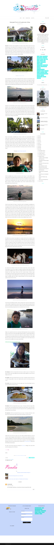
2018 (38, 147)
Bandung (38, 66)
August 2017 (41, 156)
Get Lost (43, 512)
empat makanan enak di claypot (21, 75)
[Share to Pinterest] (32, 457)
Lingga (46, 72)
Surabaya (38, 75)
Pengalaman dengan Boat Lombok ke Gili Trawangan (44, 121)
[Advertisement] (43, 196)
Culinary (41, 60)
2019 (39, 146)
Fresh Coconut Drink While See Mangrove (44, 125)
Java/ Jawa (42, 75)
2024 (39, 138)
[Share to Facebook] (29, 457)
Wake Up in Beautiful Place (43, 179)
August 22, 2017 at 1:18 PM (10, 485)
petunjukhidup (21, 455)
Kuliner (38, 60)
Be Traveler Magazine (44, 66)
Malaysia (41, 59)
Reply (33, 489)
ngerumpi (24, 455)
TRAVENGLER (9, 484)
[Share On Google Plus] (33, 457)
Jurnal (38, 56)
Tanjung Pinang (45, 56)
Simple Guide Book (39, 76)
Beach (44, 60)
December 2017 (41, 150)
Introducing (42, 72)
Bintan (41, 56)
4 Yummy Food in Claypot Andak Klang (43, 114)
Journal (38, 59)
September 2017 (41, 154)
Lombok (12, 459)
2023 (39, 140)
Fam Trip (38, 72)
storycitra (23, 445)
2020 (39, 144)
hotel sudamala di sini (27, 441)
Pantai (41, 63)
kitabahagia (19, 455)
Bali (46, 59)
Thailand (44, 76)
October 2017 (41, 153)
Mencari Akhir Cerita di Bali (44, 117)
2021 (38, 143)
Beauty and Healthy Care (40, 69)
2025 (39, 137)
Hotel (10, 459)
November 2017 (41, 151)
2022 (39, 141)
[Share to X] (30, 457)
